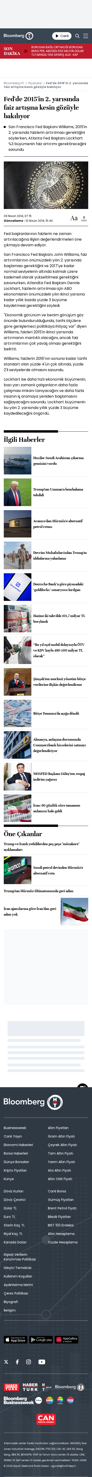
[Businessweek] (23, 1400)
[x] (6, 1362)
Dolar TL (10, 1208)
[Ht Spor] (46, 1387)
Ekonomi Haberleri (18, 1145)
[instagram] (28, 1362)
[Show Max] (71, 1400)
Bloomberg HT (14, 83)
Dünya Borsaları (16, 1162)
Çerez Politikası (16, 1293)
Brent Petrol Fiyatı (62, 1208)
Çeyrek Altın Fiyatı (62, 1145)
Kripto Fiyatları (15, 1170)
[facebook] (17, 1362)
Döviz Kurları (13, 1191)
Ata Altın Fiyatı (59, 1170)
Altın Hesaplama (61, 1233)
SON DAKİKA (12, 51)
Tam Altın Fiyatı (60, 1153)
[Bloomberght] (18, 36)
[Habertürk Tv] (30, 1387)
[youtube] (41, 1362)
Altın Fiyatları (58, 1127)
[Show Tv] (49, 1400)
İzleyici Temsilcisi (17, 1267)
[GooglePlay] (41, 1339)
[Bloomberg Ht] (70, 1387)
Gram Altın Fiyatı (61, 1136)
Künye (9, 1179)
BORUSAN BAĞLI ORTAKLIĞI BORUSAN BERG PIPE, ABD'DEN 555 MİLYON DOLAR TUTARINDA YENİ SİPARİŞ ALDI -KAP (57, 51)
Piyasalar (35, 83)
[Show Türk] (60, 1400)
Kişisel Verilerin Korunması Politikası (20, 1257)
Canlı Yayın (13, 1136)
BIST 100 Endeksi (61, 1225)
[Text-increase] (74, 218)
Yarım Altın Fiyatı (61, 1162)
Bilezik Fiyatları (59, 1216)
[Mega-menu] (85, 36)
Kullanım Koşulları (18, 1276)
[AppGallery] (66, 1339)
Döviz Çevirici (14, 1199)
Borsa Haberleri (16, 1153)
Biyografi (11, 1301)
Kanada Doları (15, 1242)
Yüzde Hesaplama (63, 1242)
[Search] (77, 36)
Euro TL (9, 1216)
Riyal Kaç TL (13, 1233)
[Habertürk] (11, 1387)
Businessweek (15, 1127)
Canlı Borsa (57, 1191)
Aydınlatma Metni (18, 1284)
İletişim (10, 1310)
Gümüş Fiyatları (61, 1199)
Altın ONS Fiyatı (60, 1179)
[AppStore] (15, 1339)
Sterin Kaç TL (14, 1225)
